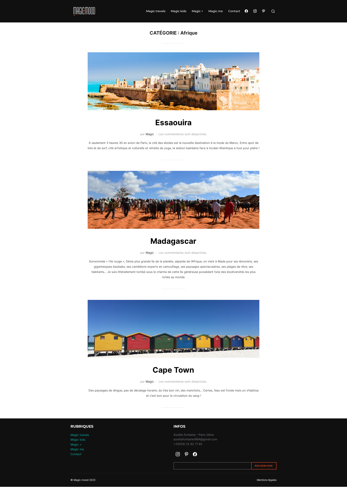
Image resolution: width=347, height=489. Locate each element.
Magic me (215, 11)
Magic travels (155, 11)
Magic (150, 134)
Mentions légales (267, 479)
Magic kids (178, 11)
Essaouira (173, 122)
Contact (234, 11)
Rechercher (264, 465)
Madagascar (173, 241)
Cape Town (173, 369)
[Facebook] (246, 11)
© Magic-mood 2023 (82, 479)
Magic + (197, 11)
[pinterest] (263, 11)
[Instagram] (255, 11)
